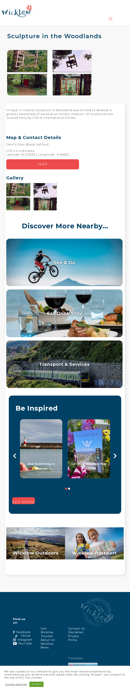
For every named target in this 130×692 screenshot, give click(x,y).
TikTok (25, 635)
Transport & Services (64, 364)
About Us (48, 639)
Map (43, 164)
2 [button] (69, 489)
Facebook (23, 632)
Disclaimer (76, 632)
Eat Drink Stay (64, 313)
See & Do (64, 262)
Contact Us (76, 628)
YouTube (24, 643)
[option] (41, 448)
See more (23, 502)
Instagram (23, 639)
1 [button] (66, 489)
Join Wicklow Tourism (47, 632)
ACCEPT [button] (36, 684)
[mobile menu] (110, 19)
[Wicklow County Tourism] (17, 11)
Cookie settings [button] (16, 684)
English (78, 665)
